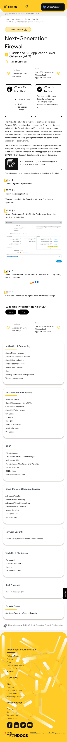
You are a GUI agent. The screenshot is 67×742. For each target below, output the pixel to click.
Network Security (15, 625)
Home (7, 19)
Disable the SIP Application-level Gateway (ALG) (24, 22)
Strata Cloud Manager (14, 353)
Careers (10, 687)
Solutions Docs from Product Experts (21, 613)
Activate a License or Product (17, 357)
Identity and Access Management (19, 375)
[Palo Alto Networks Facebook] (10, 727)
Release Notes (13, 656)
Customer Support (15, 690)
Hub (7, 371)
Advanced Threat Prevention (17, 503)
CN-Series (9, 414)
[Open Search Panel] (27, 7)
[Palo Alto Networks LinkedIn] (17, 727)
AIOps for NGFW (12, 399)
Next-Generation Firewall (20, 19)
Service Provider (12, 428)
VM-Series (9, 432)
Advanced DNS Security (15, 507)
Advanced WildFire (13, 496)
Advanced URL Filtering (15, 499)
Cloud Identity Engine (14, 360)
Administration (57, 625)
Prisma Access (11, 453)
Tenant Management (14, 378)
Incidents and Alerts (14, 563)
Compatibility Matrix (15, 665)
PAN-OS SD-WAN (13, 424)
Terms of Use (12, 715)
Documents (12, 718)
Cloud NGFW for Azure (15, 410)
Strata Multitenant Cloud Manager (20, 456)
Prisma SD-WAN (12, 467)
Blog (9, 662)
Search (10, 659)
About (9, 684)
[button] (65, 593)
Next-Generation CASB (15, 475)
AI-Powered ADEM (13, 460)
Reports (8, 567)
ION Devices (10, 471)
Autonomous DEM (13, 571)
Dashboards (10, 560)
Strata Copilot (53, 7)
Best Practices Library (14, 592)
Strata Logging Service (15, 364)
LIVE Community (14, 693)
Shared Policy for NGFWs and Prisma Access (24, 539)
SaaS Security (11, 517)
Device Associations (14, 367)
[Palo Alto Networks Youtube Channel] (30, 727)
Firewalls (9, 417)
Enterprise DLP (11, 514)
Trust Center (12, 712)
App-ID (35, 19)
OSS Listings (12, 668)
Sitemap (10, 671)
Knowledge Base (14, 697)
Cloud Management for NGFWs (18, 403)
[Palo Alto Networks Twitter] (23, 727)
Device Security (12, 510)
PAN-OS (8, 421)
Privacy (10, 709)
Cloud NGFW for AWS (14, 407)
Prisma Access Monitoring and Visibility (22, 464)
